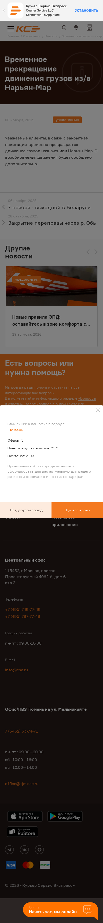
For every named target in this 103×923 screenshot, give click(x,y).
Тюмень (16, 429)
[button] (60, 911)
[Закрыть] (3, 10)
